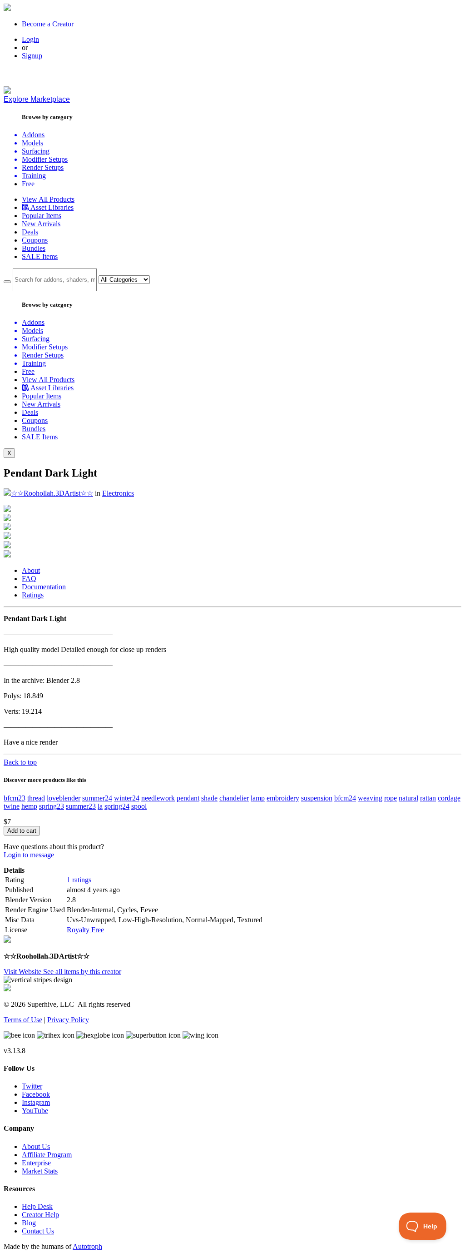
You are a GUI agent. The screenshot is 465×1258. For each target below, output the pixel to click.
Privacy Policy (68, 1020)
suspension (316, 798)
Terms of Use (23, 1020)
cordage (449, 798)
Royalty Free (85, 930)
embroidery (283, 798)
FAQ (29, 578)
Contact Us (38, 1231)
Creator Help (40, 1214)
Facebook (36, 1094)
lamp (258, 798)
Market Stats (40, 1171)
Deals (30, 232)
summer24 (97, 798)
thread (36, 798)
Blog (29, 1223)
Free (28, 184)
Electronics (118, 493)
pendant (188, 798)
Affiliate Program (47, 1155)
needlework (158, 798)
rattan (428, 798)
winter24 (126, 798)
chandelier (234, 798)
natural (408, 798)
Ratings (33, 595)
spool (139, 806)
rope (390, 798)
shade (209, 798)
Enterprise (36, 1163)
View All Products (48, 199)
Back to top (20, 762)
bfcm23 (14, 798)
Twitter (32, 1086)
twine (12, 806)
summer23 (81, 806)
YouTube (35, 1110)
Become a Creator (48, 24)
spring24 (116, 806)
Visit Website (23, 971)
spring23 (51, 806)
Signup (32, 56)
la (100, 806)
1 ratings (79, 880)
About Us (36, 1146)
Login (30, 39)
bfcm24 (345, 798)
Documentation (44, 587)
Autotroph (87, 1246)
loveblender (63, 798)
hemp (29, 806)
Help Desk (37, 1206)
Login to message (29, 855)
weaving (370, 798)
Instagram (36, 1102)
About (31, 570)
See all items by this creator (82, 971)
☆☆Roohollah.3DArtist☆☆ (52, 493)
